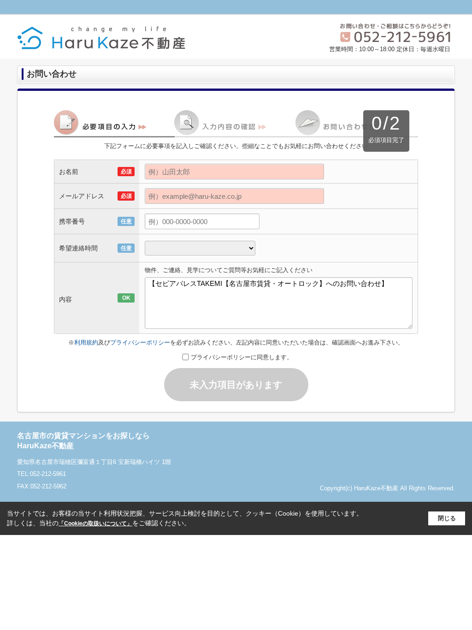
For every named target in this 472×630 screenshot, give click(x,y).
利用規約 (86, 342)
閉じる (447, 518)
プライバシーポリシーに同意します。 (242, 357)
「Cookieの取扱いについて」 (95, 523)
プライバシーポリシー (140, 342)
